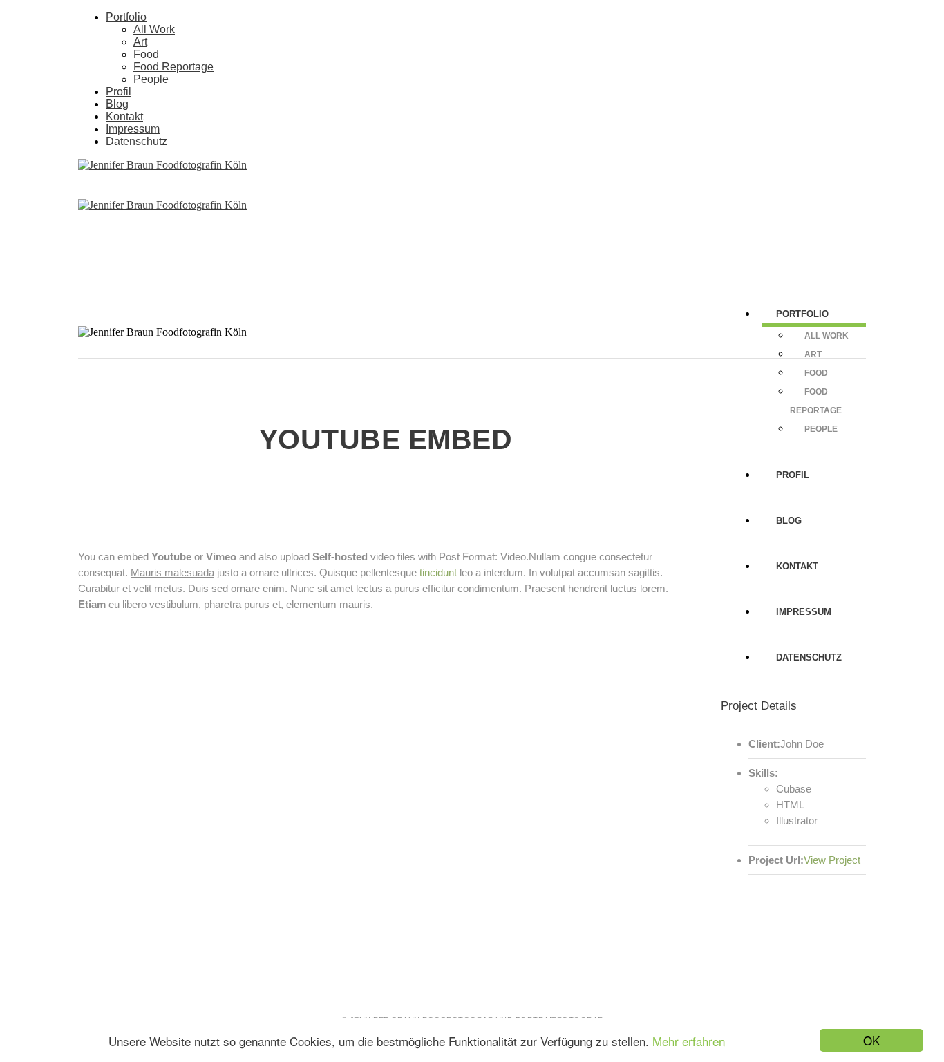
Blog (117, 104)
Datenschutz (136, 141)
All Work (154, 29)
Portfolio (126, 17)
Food (146, 54)
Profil (118, 91)
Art (140, 42)
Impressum (133, 129)
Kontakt (124, 116)
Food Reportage (173, 67)
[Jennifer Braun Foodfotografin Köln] (162, 165)
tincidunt (438, 572)
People (151, 79)
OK (871, 1040)
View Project (832, 860)
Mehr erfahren (688, 1041)
